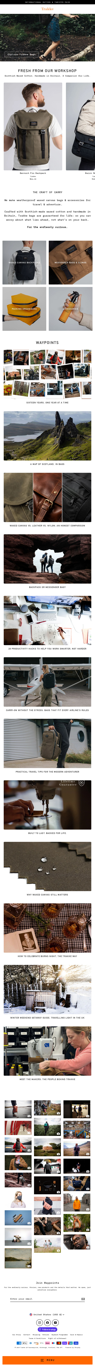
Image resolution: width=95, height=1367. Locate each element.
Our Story (16, 1335)
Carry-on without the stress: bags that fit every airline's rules (47, 710)
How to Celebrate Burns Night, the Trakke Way (47, 956)
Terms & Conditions (37, 1338)
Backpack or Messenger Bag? (47, 587)
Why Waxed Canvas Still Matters (47, 894)
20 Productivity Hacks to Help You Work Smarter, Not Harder (48, 648)
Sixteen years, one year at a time (47, 402)
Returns (46, 1335)
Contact (26, 1335)
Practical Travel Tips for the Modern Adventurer (47, 772)
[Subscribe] (83, 1299)
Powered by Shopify (72, 1347)
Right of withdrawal (57, 1338)
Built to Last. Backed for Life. (47, 833)
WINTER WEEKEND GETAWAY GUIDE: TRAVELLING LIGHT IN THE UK (47, 1018)
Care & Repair (76, 1335)
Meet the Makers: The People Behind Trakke (47, 1079)
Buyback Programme (60, 1335)
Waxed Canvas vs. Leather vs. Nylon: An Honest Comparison (47, 525)
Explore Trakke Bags (22, 54)
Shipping (36, 1335)
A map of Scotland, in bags (47, 464)
